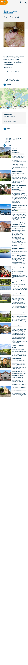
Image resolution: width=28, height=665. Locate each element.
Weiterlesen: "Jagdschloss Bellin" (14, 301)
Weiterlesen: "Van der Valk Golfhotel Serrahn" (14, 350)
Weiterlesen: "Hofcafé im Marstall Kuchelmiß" (14, 158)
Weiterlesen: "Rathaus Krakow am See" (14, 378)
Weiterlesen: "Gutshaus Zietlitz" (14, 363)
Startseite (6, 11)
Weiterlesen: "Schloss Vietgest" (14, 333)
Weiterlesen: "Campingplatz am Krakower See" (14, 285)
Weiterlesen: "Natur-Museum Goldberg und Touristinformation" (14, 234)
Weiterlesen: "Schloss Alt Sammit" (14, 177)
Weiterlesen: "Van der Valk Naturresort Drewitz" (14, 256)
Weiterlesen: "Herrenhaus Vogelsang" (14, 317)
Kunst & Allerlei (8, 13)
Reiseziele (14, 11)
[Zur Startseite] (4, 3)
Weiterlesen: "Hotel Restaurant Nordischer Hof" (14, 272)
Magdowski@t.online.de (10, 121)
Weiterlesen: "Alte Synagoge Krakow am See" (14, 391)
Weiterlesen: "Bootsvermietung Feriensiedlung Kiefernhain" (14, 212)
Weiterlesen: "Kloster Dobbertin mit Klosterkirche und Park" (14, 194)
